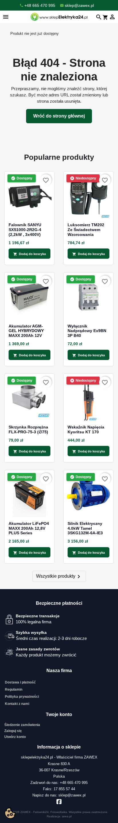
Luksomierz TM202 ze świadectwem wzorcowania (86, 230)
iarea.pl (67, 816)
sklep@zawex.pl (72, 795)
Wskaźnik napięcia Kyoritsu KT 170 (86, 429)
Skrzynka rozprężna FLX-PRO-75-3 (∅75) (28, 429)
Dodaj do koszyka (29, 254)
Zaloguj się (13, 731)
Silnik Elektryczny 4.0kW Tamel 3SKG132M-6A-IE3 (85, 528)
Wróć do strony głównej (59, 116)
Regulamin (13, 689)
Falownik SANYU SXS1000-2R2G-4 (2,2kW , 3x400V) (25, 230)
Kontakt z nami (17, 704)
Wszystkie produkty (59, 576)
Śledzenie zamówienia (22, 725)
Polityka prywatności (22, 697)
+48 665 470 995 (74, 782)
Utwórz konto (15, 737)
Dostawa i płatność (20, 682)
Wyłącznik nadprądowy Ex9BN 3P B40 (87, 331)
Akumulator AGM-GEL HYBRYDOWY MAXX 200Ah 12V (26, 331)
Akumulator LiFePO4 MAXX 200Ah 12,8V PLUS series (29, 528)
